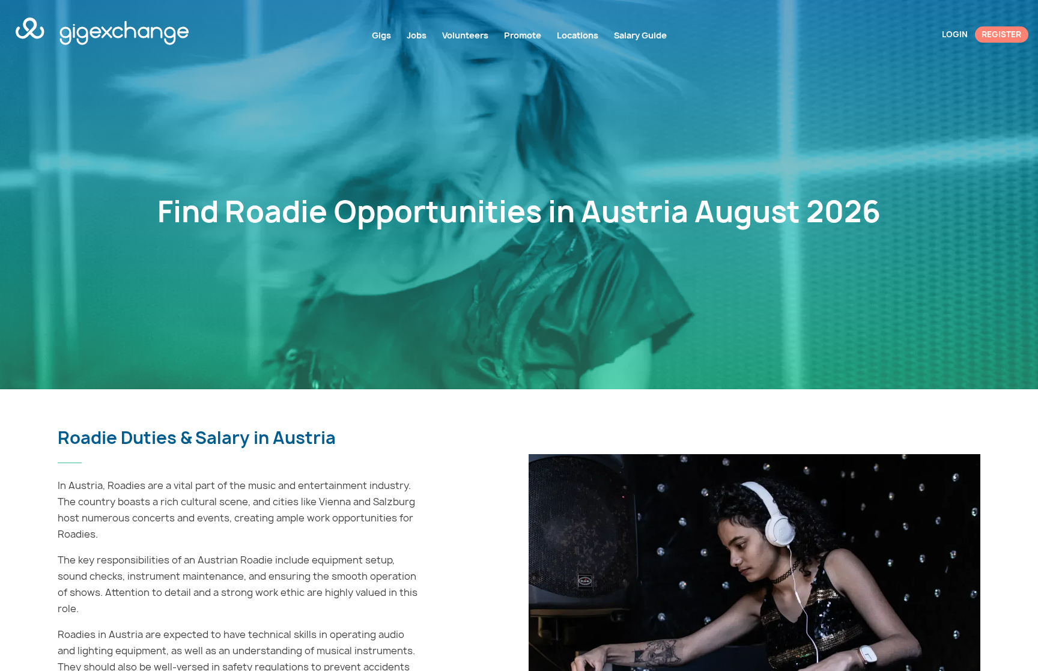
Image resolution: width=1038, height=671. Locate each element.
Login (955, 34)
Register (1001, 34)
